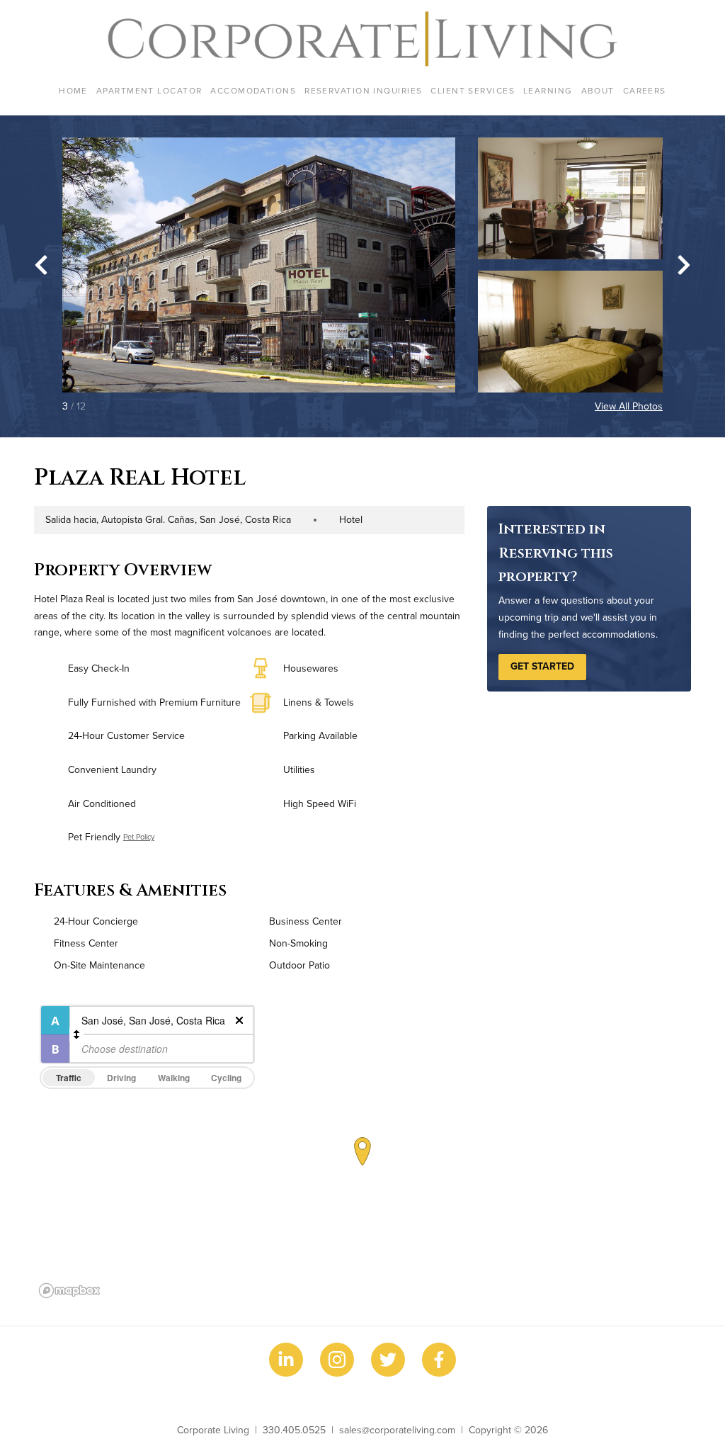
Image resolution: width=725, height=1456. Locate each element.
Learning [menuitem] (548, 90)
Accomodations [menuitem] (253, 90)
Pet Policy (138, 836)
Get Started (542, 666)
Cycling (226, 1077)
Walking (174, 1077)
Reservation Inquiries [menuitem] (363, 90)
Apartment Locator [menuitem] (149, 90)
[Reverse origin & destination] (76, 1034)
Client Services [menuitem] (472, 90)
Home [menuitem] (73, 90)
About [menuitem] (598, 90)
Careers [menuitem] (644, 90)
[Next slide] (684, 265)
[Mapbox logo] (69, 1290)
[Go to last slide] (41, 265)
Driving (121, 1077)
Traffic (68, 1077)
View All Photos (629, 406)
